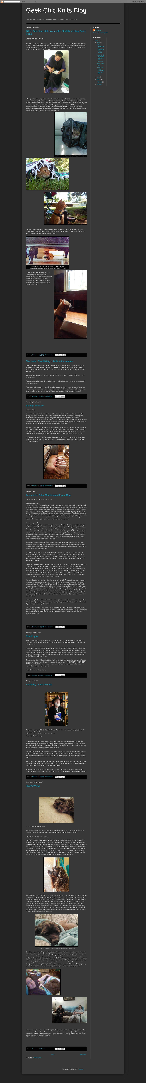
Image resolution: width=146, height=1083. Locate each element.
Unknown (98, 30)
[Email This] (56, 355)
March (99, 79)
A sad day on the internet (39, 684)
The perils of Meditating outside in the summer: (50, 361)
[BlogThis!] (58, 355)
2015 (97, 40)
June (98, 42)
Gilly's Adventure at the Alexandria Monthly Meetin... (100, 48)
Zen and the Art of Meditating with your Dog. (48, 495)
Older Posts (83, 1055)
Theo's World (33, 786)
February (99, 82)
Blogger (81, 1069)
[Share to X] (60, 355)
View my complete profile (100, 33)
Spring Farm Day (35, 405)
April (98, 77)
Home (52, 1055)
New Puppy (32, 636)
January (99, 84)
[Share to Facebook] (62, 355)
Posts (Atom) (37, 1058)
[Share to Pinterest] (64, 355)
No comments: (49, 355)
